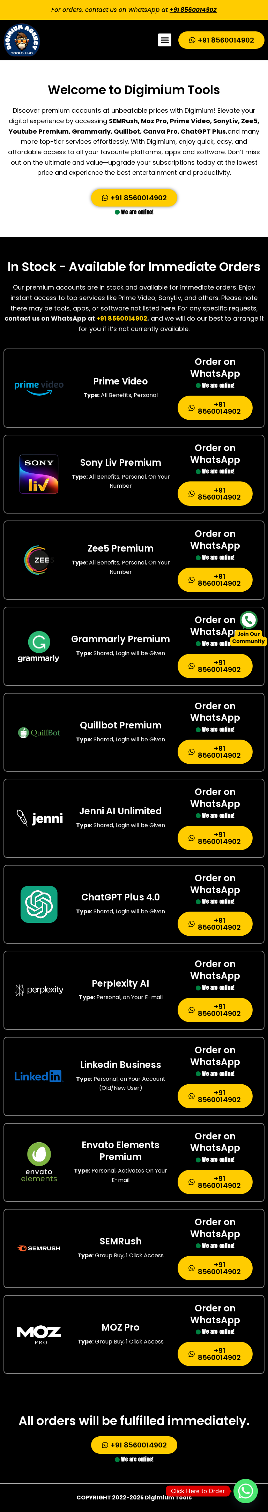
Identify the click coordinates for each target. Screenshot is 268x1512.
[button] (164, 40)
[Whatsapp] (245, 1491)
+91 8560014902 (193, 10)
